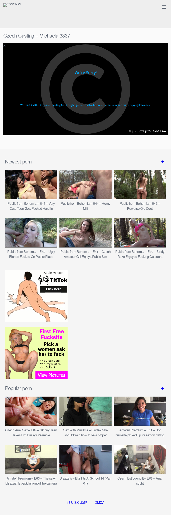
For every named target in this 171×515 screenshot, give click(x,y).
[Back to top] (159, 502)
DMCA (99, 502)
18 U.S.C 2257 (77, 502)
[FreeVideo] (12, 5)
